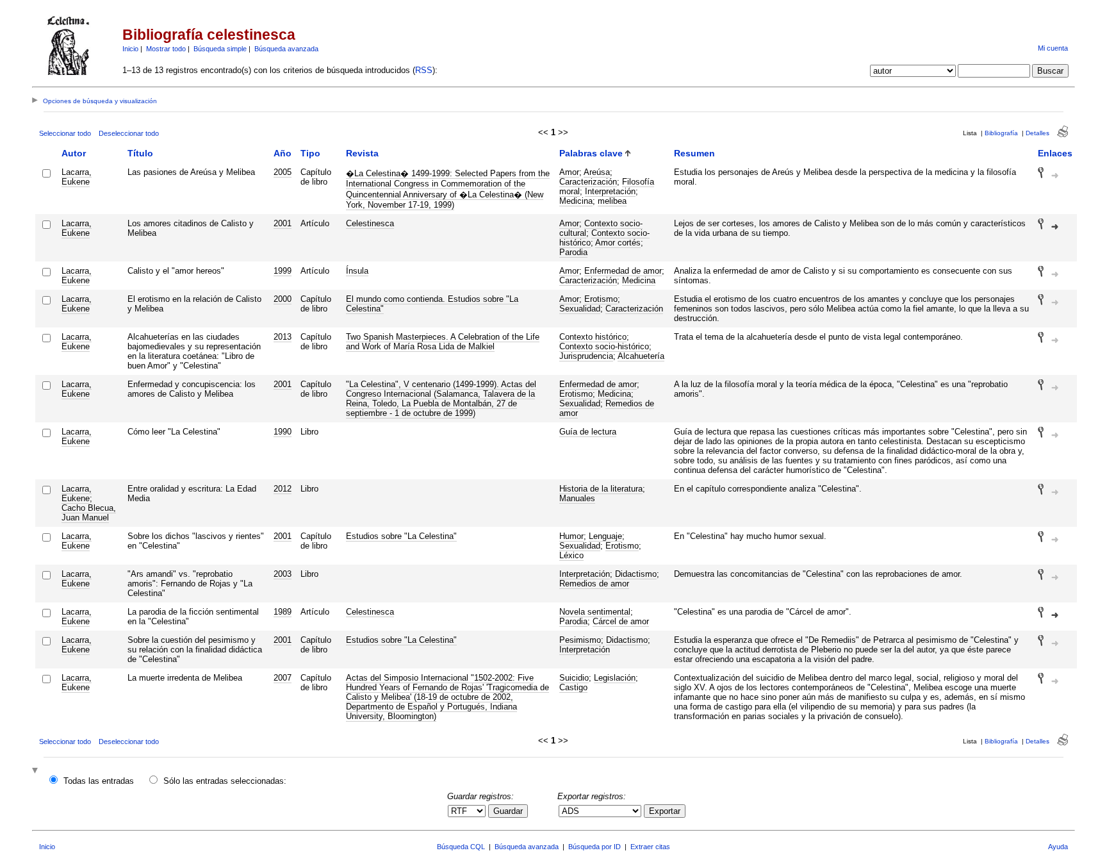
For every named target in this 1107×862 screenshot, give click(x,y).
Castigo (573, 687)
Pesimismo (580, 640)
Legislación (615, 678)
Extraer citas (650, 846)
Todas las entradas (98, 781)
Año (282, 153)
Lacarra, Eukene (77, 176)
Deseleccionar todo (129, 133)
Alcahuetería (641, 356)
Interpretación (610, 191)
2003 (282, 574)
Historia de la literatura (601, 488)
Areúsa (597, 172)
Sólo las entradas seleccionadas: (224, 781)
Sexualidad (579, 308)
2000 (282, 299)
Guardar (508, 811)
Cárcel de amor (621, 621)
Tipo (310, 153)
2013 (282, 337)
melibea (612, 201)
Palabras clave (591, 153)
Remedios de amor (606, 408)
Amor (569, 172)
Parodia (573, 252)
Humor (571, 536)
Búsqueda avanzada (286, 49)
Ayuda (1058, 846)
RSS (423, 70)
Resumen (694, 153)
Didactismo (636, 574)
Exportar (664, 811)
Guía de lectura (587, 431)
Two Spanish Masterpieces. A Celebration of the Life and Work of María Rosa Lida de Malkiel (442, 341)
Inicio (130, 49)
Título (140, 153)
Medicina (576, 201)
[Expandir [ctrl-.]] (36, 771)
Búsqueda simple (220, 49)
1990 (282, 431)
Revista (362, 153)
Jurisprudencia (586, 356)
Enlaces (1055, 153)
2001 (282, 223)
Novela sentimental (594, 612)
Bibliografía (1001, 133)
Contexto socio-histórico (604, 346)
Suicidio (574, 678)
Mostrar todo (166, 49)
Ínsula (357, 271)
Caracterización (588, 181)
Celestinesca (370, 223)
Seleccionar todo (65, 133)
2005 (282, 172)
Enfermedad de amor (623, 271)
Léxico (571, 555)
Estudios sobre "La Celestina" (401, 536)
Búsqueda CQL (461, 846)
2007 (282, 678)
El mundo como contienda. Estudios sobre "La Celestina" (432, 303)
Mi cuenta (1053, 48)
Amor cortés (618, 242)
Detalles (1037, 133)
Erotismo (601, 299)
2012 (282, 488)
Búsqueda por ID (594, 846)
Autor (74, 153)
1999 (282, 271)
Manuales (577, 498)
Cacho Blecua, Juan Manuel (89, 512)
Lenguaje (605, 536)
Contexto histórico (593, 337)
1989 (282, 612)
